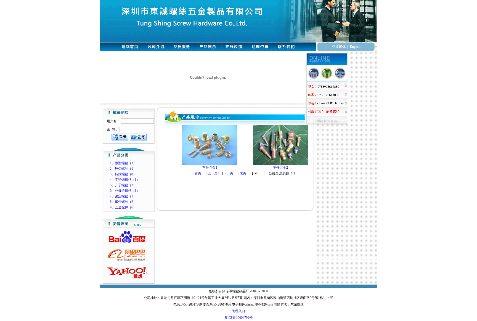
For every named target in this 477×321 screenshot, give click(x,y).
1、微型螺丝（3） (123, 163)
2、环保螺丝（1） (123, 169)
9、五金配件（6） (123, 207)
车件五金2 (280, 167)
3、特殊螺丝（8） (123, 174)
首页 (198, 173)
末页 (243, 173)
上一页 (213, 173)
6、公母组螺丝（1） (125, 191)
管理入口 (238, 311)
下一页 (228, 173)
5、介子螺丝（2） (123, 185)
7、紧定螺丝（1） (123, 196)
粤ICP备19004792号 (238, 318)
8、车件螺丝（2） (123, 202)
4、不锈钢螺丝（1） (125, 180)
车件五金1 (209, 167)
